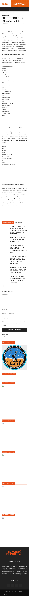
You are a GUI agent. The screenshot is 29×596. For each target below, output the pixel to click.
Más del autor (18, 222)
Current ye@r (5, 334)
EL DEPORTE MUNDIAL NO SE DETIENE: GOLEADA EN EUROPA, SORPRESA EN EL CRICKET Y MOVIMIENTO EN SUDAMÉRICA (18, 260)
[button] (2, 9)
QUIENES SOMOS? (13, 591)
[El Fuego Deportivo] (14, 3)
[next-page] (5, 286)
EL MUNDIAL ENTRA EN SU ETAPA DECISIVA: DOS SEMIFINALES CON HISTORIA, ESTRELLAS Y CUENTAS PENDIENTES (18, 230)
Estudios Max (24, 594)
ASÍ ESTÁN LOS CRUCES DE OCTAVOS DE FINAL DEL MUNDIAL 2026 (18, 239)
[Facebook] (3, 27)
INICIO (6, 591)
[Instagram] (12, 585)
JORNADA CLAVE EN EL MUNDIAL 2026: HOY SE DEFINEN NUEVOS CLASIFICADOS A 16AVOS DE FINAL (18, 248)
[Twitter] (6, 27)
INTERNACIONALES (9, 13)
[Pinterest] (10, 27)
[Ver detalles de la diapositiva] (14, 435)
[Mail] (16, 585)
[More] (17, 27)
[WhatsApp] (13, 27)
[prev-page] (2, 286)
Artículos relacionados (7, 222)
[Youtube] (20, 585)
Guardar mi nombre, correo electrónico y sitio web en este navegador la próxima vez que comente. (14, 323)
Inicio (3, 13)
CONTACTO (21, 591)
